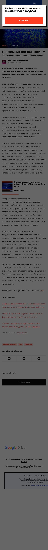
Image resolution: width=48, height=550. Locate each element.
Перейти (24, 20)
